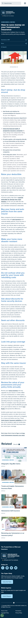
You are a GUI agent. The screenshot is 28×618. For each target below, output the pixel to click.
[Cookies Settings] (2, 615)
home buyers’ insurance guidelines (11, 420)
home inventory (13, 390)
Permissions (18, 610)
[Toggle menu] (25, 3)
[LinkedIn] (7, 567)
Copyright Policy (5, 613)
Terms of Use (4, 610)
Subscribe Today (7, 582)
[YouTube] (15, 567)
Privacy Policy (19, 613)
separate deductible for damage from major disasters (12, 199)
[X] (2, 567)
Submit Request (7, 596)
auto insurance (16, 219)
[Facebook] (11, 567)
